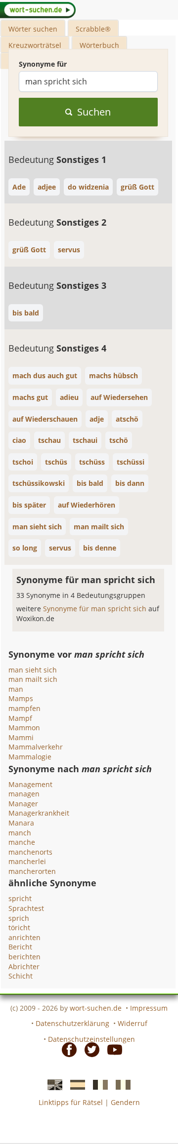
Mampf (20, 718)
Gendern (125, 1102)
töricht (19, 927)
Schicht (20, 976)
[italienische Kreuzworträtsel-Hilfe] (120, 1083)
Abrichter (24, 966)
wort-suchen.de (96, 1008)
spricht (20, 898)
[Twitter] (89, 1048)
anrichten (24, 937)
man (15, 689)
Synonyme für (43, 64)
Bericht (20, 946)
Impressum (149, 1008)
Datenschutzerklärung (72, 1023)
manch (19, 832)
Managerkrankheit (38, 813)
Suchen (94, 111)
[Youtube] (111, 1048)
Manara (21, 823)
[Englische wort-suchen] (52, 1083)
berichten (24, 956)
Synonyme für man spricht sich (95, 608)
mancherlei (27, 861)
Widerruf (132, 1023)
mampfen (24, 708)
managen (24, 793)
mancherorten (32, 871)
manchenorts (30, 852)
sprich (18, 918)
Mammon (24, 727)
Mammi (21, 737)
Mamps (20, 698)
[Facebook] (66, 1048)
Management (30, 784)
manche (21, 842)
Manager (23, 803)
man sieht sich (32, 669)
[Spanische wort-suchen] (74, 1083)
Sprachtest (26, 908)
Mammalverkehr (35, 746)
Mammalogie (29, 756)
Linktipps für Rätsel (71, 1102)
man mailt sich (32, 679)
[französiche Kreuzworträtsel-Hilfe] (97, 1083)
